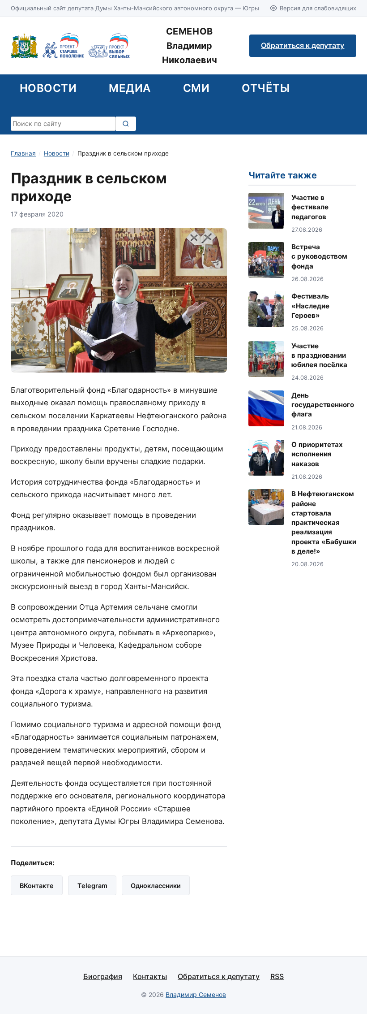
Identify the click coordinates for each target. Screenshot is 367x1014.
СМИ (196, 88)
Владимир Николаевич (189, 45)
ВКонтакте (37, 885)
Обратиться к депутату (302, 45)
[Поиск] (126, 124)
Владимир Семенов (196, 994)
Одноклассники (156, 885)
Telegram (92, 885)
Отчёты (266, 88)
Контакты (150, 976)
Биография (102, 976)
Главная (23, 153)
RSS (277, 976)
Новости (48, 88)
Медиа (129, 88)
